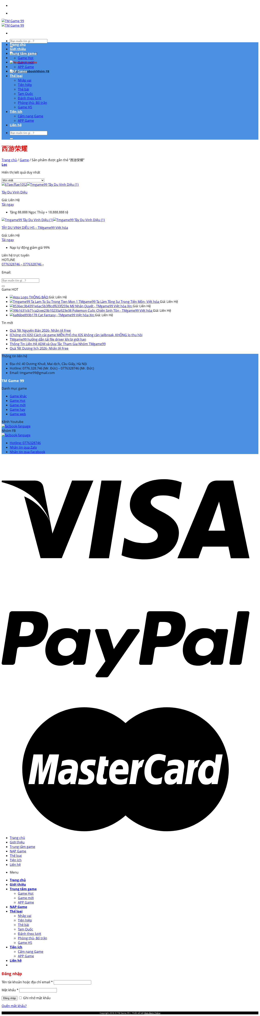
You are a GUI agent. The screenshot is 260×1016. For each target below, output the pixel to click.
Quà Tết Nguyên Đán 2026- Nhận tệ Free (40, 330)
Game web (18, 414)
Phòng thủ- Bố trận (32, 102)
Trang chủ (18, 44)
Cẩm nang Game (30, 116)
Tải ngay (8, 204)
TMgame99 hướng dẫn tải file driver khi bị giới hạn (48, 339)
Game (24, 160)
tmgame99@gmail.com (30, 272)
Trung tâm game (23, 53)
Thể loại (16, 76)
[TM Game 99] (13, 23)
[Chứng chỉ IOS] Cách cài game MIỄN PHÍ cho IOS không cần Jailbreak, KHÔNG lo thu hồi (76, 335)
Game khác (18, 396)
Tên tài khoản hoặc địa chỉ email (27, 982)
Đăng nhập (9, 998)
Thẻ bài (23, 89)
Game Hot (26, 58)
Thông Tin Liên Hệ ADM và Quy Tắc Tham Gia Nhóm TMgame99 (58, 344)
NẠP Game (18, 71)
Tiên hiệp (25, 85)
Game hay (17, 409)
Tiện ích (16, 111)
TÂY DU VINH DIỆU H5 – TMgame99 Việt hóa (35, 227)
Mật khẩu (10, 990)
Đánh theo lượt (29, 98)
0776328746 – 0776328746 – (23, 264)
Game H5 (25, 107)
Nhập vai (24, 80)
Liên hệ (16, 125)
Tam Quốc (25, 93)
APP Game (26, 67)
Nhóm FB (42, 71)
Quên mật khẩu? (14, 1006)
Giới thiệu (18, 49)
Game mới (26, 62)
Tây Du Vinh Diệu (14, 192)
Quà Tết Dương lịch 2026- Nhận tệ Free (39, 348)
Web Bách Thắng (152, 1013)
